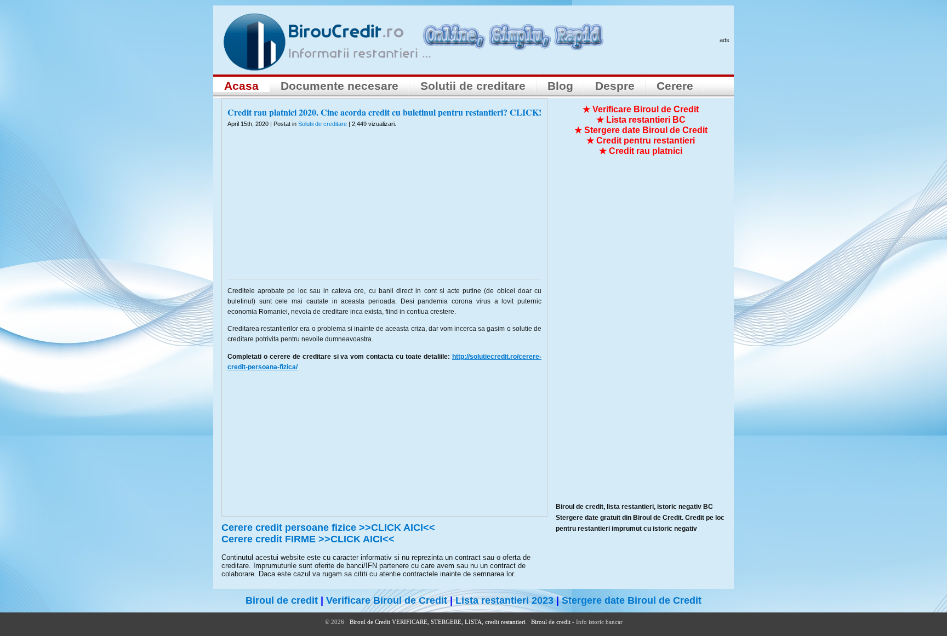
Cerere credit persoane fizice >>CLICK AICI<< (328, 527)
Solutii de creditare (473, 85)
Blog (560, 85)
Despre (615, 85)
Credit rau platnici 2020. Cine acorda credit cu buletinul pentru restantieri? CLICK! (384, 112)
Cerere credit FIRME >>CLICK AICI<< (308, 539)
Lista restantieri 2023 (504, 600)
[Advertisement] (385, 210)
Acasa (241, 85)
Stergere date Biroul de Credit (631, 600)
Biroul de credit (282, 600)
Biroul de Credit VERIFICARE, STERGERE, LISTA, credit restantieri (438, 621)
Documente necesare (339, 85)
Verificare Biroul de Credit (386, 600)
